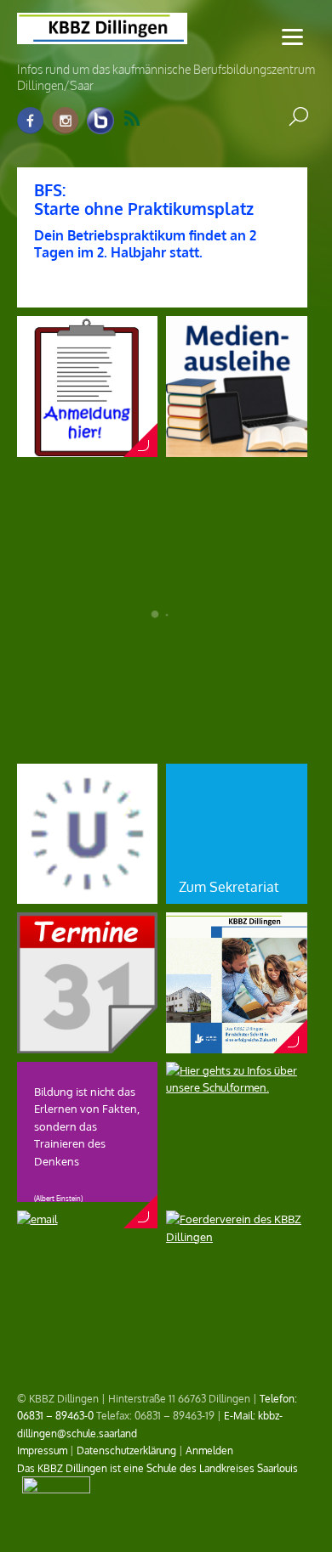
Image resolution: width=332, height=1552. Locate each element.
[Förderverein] (236, 1237)
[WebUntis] (87, 895)
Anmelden (209, 1450)
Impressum (42, 1450)
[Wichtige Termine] (87, 1045)
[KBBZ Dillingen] (102, 34)
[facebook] (30, 121)
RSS (142, 118)
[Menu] (292, 36)
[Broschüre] (236, 1045)
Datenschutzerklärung (126, 1450)
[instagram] (65, 121)
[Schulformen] (236, 1087)
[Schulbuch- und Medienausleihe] (236, 448)
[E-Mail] (37, 1219)
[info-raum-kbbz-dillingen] (100, 121)
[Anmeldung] (87, 448)
